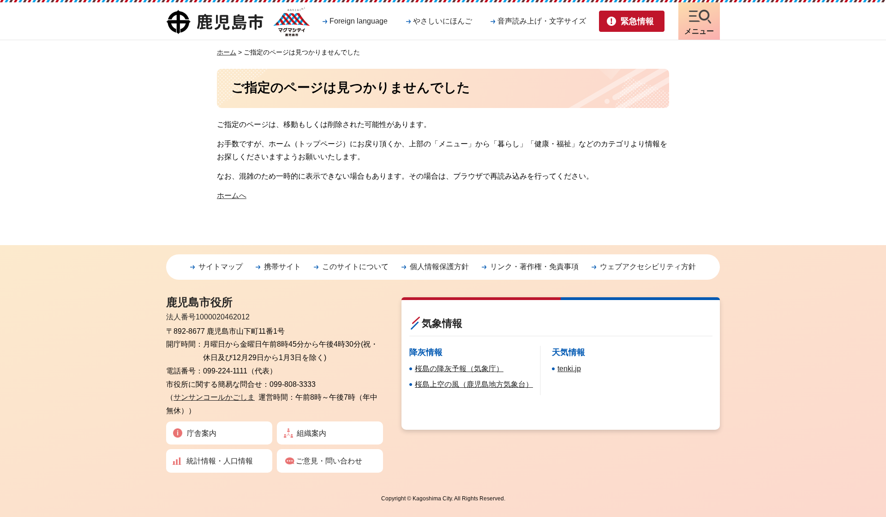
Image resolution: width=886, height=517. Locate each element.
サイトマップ (220, 267)
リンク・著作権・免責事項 (534, 267)
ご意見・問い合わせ (329, 461)
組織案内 (311, 433)
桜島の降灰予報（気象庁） (459, 369)
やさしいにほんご (442, 21)
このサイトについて (355, 267)
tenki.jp (569, 369)
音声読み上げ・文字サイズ (541, 21)
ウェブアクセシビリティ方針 (648, 267)
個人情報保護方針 (439, 267)
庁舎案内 (201, 433)
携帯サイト (282, 267)
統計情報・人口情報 (219, 461)
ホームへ (231, 195)
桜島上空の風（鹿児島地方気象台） (474, 384)
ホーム (226, 52)
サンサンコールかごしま (214, 397)
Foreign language (358, 21)
